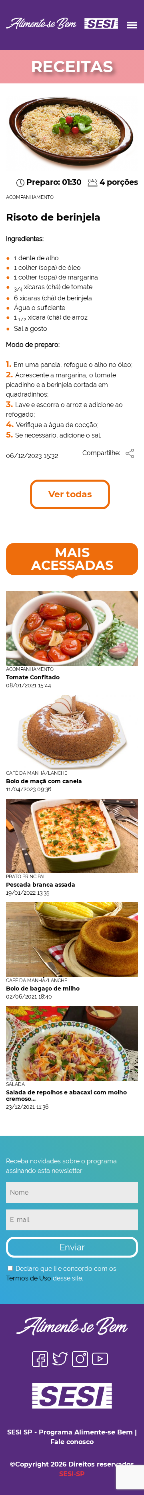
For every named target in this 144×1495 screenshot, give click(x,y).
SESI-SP (72, 1474)
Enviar (72, 1247)
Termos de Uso (28, 1278)
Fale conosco (72, 1442)
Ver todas (70, 494)
